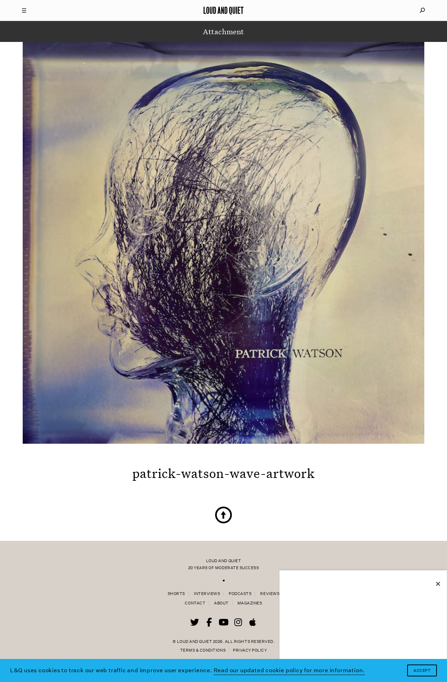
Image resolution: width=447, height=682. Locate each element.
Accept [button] (422, 670)
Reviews (269, 593)
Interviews (207, 593)
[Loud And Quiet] (223, 10)
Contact (195, 603)
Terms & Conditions (203, 650)
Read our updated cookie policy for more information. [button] (289, 670)
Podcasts (240, 593)
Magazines (249, 603)
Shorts (176, 593)
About (221, 603)
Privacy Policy (250, 650)
